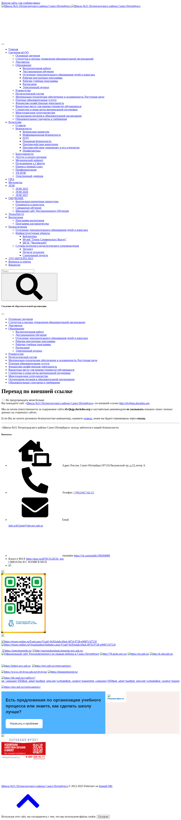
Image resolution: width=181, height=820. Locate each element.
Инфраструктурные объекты (33, 233)
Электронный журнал (36, 87)
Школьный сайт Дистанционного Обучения (42, 210)
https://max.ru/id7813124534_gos (45, 558)
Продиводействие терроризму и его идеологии (51, 147)
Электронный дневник (29, 176)
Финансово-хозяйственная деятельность (40, 103)
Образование (23, 65)
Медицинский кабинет (29, 160)
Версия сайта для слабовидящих (20, 2)
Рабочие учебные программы (40, 80)
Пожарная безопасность (37, 141)
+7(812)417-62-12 (83, 492)
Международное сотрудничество (35, 112)
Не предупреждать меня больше (25, 400)
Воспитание (15, 217)
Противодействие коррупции (40, 144)
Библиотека (30, 236)
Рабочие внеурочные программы (42, 77)
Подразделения (17, 226)
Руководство (23, 90)
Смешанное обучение (29, 207)
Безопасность (24, 128)
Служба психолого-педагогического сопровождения (47, 245)
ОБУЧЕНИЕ (16, 198)
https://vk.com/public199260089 (92, 555)
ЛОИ (11, 185)
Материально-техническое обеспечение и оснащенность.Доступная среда (60, 96)
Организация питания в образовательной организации (49, 115)
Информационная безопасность (42, 134)
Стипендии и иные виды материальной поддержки (47, 109)
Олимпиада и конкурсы (30, 204)
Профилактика (31, 150)
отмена (88, 418)
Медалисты (15, 182)
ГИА (11, 179)
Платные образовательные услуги (36, 99)
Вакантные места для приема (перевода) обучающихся (48, 106)
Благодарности (25, 153)
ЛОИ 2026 (22, 191)
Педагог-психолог (34, 252)
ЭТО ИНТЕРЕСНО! (20, 258)
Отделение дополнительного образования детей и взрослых (59, 74)
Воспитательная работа (37, 68)
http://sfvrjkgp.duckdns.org (134, 403)
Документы (23, 61)
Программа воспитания (30, 220)
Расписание (30, 84)
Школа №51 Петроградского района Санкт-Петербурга (60, 403)
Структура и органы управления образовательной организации (46, 322)
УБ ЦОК (21, 172)
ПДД (26, 137)
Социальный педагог (35, 255)
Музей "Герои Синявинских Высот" (44, 239)
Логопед (28, 248)
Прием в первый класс (29, 166)
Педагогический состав (30, 93)
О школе (21, 125)
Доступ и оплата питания (31, 157)
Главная (13, 49)
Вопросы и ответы (19, 261)
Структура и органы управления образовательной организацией (55, 58)
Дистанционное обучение (38, 71)
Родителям (14, 122)
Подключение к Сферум (30, 163)
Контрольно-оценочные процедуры (37, 201)
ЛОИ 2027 (22, 195)
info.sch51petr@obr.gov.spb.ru (25, 525)
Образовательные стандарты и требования (41, 118)
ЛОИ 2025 (22, 188)
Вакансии (14, 264)
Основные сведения (28, 55)
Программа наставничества (32, 223)
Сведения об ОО (18, 52)
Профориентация (26, 169)
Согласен (103, 816)
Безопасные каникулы (36, 131)
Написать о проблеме (24, 723)
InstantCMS (105, 786)
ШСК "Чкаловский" (35, 242)
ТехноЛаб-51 (16, 214)
